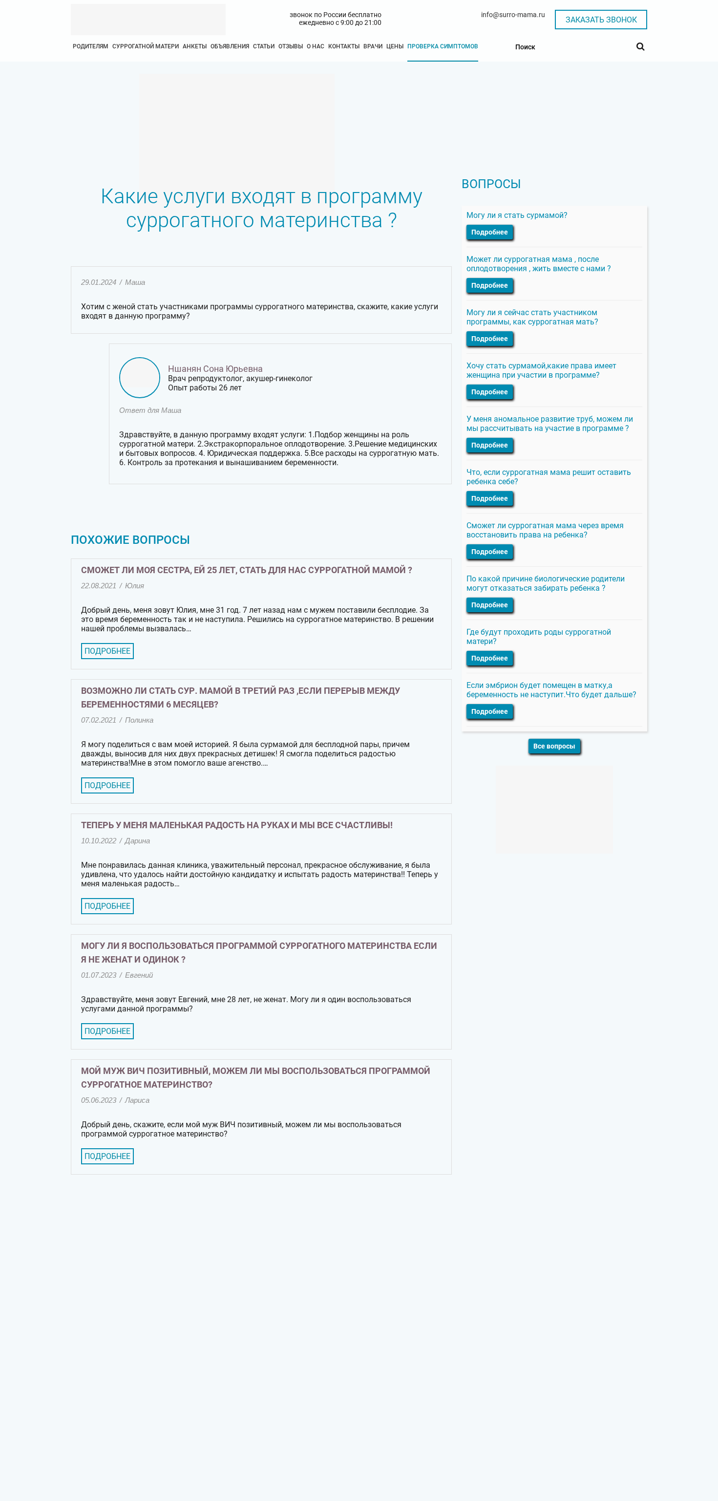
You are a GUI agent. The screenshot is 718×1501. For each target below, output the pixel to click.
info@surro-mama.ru (513, 15)
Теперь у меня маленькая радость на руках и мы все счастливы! (237, 825)
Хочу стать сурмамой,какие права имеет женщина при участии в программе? (541, 370)
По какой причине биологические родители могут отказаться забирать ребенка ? (545, 583)
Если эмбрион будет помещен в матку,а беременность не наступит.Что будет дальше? (551, 690)
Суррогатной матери (145, 46)
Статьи (264, 46)
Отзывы (290, 46)
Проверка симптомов (442, 46)
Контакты (343, 46)
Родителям (90, 46)
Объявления (230, 46)
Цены (394, 46)
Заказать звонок (601, 19)
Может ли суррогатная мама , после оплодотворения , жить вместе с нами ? (538, 264)
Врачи (372, 46)
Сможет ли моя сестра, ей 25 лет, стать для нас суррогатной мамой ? (246, 570)
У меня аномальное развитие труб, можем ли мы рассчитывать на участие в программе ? (549, 423)
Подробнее (107, 651)
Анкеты (195, 46)
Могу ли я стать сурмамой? (517, 215)
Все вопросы (554, 746)
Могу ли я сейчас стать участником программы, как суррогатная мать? (532, 317)
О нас (315, 46)
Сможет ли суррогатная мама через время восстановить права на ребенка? (545, 530)
